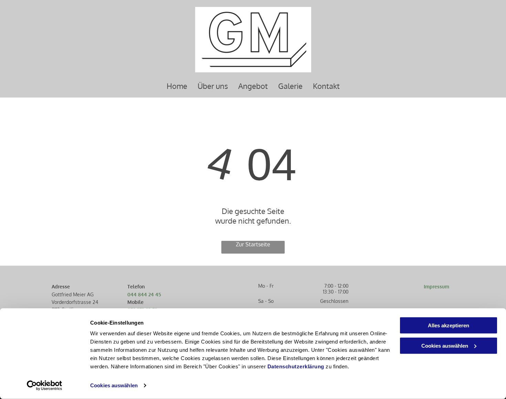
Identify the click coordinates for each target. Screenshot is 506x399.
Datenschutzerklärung (295, 366)
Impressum (436, 286)
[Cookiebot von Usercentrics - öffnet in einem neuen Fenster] (44, 385)
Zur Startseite (253, 244)
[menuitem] (176, 86)
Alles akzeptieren (448, 325)
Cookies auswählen (114, 385)
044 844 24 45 (144, 294)
